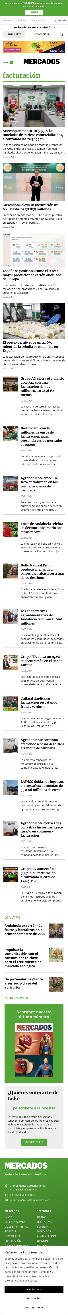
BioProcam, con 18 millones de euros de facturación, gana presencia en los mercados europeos (42, 436)
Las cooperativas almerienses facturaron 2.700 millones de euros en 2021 (42, 966)
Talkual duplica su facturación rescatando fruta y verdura (39, 702)
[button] (62, 34)
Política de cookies (26, 1280)
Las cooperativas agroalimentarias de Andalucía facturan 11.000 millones (41, 617)
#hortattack (38, 20)
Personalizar (34, 1298)
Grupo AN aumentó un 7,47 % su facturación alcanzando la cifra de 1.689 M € (39, 875)
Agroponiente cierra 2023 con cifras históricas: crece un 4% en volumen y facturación (42, 829)
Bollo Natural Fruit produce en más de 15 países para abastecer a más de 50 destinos (42, 571)
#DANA (22, 20)
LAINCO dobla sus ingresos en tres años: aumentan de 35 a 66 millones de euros (42, 785)
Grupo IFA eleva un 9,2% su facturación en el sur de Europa (41, 661)
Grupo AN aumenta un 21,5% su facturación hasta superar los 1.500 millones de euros (42, 920)
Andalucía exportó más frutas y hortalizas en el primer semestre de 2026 (25, 1108)
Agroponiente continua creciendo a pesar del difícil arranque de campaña (42, 744)
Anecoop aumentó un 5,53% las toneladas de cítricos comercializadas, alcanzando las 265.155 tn (33, 135)
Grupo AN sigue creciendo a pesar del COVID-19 (41, 1008)
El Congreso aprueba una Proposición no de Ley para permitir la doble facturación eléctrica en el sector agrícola (42, 1051)
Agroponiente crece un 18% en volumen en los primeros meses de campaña (39, 484)
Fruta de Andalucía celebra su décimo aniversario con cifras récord (42, 528)
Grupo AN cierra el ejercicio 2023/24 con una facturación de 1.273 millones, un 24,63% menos (42, 386)
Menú (6, 62)
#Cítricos (7, 20)
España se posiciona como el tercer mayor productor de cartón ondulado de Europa (32, 275)
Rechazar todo (34, 1307)
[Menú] (11, 62)
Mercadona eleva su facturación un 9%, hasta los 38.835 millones (30, 207)
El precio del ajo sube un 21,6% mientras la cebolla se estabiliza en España (30, 346)
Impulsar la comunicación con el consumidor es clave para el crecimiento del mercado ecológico (24, 1136)
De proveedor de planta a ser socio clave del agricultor (24, 1162)
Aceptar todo (34, 1289)
